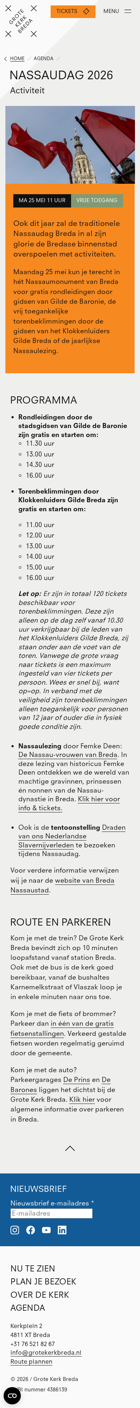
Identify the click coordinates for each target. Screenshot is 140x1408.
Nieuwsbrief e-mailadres (52, 1203)
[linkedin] (62, 1231)
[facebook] (30, 1231)
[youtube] (46, 1231)
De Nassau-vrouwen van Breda (67, 754)
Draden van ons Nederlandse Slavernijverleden (72, 836)
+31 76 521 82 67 (32, 1343)
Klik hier (82, 1099)
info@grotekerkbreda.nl (45, 1352)
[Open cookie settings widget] (12, 1395)
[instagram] (14, 1231)
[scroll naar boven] (70, 1148)
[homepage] (21, 21)
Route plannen (31, 1361)
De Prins (76, 1079)
